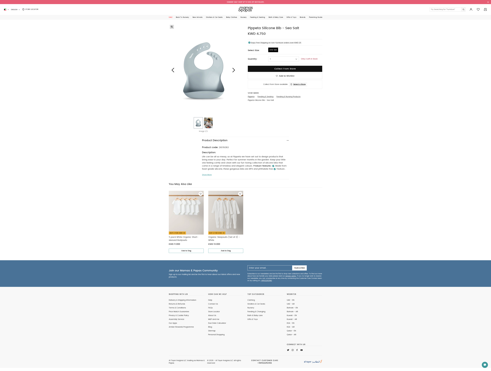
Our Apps (173, 323)
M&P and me (213, 319)
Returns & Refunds (177, 304)
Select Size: (254, 50)
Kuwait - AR (292, 319)
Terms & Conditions (177, 308)
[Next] (234, 70)
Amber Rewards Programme (181, 327)
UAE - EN (290, 300)
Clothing (251, 300)
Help (210, 300)
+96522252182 (266, 280)
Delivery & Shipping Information (182, 300)
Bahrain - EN (292, 308)
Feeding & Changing (256, 312)
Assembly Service (176, 319)
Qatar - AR (291, 335)
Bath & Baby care (255, 315)
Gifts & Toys (252, 319)
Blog (210, 327)
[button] (170, 17)
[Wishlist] (201, 194)
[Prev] (173, 70)
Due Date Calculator (217, 323)
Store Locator (31, 9)
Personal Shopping (216, 335)
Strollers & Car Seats (256, 304)
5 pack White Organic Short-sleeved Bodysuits (183, 238)
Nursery (250, 308)
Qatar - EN (291, 331)
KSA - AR (291, 327)
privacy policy (291, 276)
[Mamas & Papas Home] (245, 9)
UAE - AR (291, 304)
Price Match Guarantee (179, 312)
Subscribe (299, 268)
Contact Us (213, 304)
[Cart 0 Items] (485, 9)
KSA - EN (290, 323)
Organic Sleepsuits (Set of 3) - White (224, 238)
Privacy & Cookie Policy (179, 315)
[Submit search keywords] (463, 9)
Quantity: (252, 59)
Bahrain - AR (292, 312)
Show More (207, 175)
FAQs (210, 308)
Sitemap (211, 331)
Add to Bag (186, 251)
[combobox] (283, 59)
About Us (212, 315)
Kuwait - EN (292, 315)
